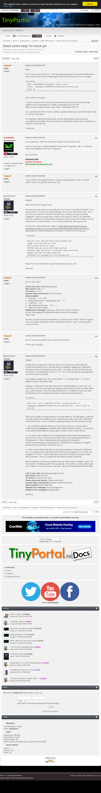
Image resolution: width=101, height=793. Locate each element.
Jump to (66, 512)
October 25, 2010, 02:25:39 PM (35, 356)
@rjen (29, 621)
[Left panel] (92, 41)
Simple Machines (17, 775)
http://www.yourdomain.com (52, 473)
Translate (57, 541)
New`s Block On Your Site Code (22, 640)
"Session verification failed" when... (24, 678)
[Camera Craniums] (5, 160)
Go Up (4, 502)
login (31, 693)
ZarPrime (10, 196)
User (5, 687)
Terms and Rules (88, 775)
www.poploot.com (53, 300)
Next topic (93, 51)
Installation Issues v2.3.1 (20, 670)
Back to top (50, 758)
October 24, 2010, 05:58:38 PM (35, 196)
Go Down (5, 59)
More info (8, 6)
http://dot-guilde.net (49, 286)
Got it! (90, 3)
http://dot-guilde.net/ (61, 440)
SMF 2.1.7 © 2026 (5, 775)
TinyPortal (73, 775)
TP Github (9, 573)
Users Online (12, 745)
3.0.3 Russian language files (21, 647)
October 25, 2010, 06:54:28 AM (35, 336)
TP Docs (8, 570)
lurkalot (10, 137)
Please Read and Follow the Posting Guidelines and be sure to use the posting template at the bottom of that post (57, 227)
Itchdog (29, 654)
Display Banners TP (18, 634)
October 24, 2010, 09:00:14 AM (35, 65)
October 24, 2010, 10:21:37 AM (35, 137)
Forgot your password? (50, 711)
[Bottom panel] (97, 41)
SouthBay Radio (16, 654)
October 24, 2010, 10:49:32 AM (35, 176)
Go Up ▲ (98, 775)
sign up (39, 693)
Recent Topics (15, 614)
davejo (27, 614)
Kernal (38, 628)
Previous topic (81, 51)
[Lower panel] (95, 41)
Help (79, 775)
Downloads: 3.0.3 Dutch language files (25, 663)
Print (96, 59)
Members (10, 723)
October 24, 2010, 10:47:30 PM (35, 277)
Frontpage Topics (17, 621)
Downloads (10, 567)
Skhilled (36, 670)
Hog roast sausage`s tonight (21, 628)
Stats (5, 717)
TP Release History (12, 576)
